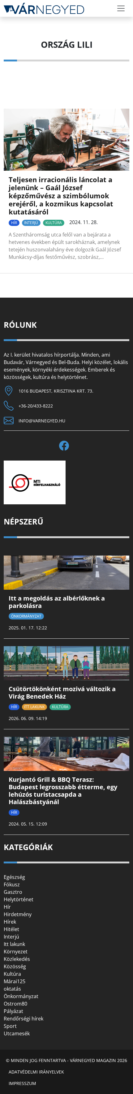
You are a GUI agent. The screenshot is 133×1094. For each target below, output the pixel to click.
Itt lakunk (34, 706)
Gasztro (13, 892)
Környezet (16, 951)
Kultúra (53, 222)
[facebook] (66, 445)
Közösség (15, 966)
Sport (10, 1026)
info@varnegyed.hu (42, 421)
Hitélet (11, 929)
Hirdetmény (18, 914)
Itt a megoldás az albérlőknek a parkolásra (57, 602)
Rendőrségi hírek (23, 1018)
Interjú (31, 222)
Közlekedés (17, 959)
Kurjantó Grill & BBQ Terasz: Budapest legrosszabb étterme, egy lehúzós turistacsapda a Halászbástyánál (63, 790)
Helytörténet (18, 899)
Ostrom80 (15, 1003)
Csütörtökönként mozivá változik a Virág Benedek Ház (62, 692)
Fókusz (12, 884)
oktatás (12, 988)
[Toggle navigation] (121, 8)
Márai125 (14, 981)
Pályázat (13, 1011)
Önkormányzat (26, 616)
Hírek (10, 921)
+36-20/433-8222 (36, 406)
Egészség (14, 877)
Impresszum (22, 1083)
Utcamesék (17, 1033)
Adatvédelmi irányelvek (36, 1072)
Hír (14, 222)
